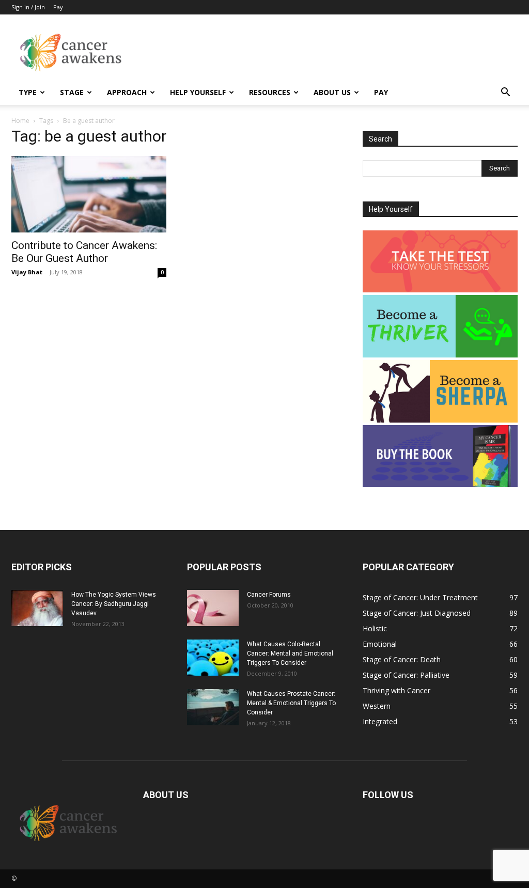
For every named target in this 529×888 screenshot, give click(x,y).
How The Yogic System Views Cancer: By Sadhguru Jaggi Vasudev (113, 604)
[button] (505, 93)
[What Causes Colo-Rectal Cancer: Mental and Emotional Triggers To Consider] (213, 658)
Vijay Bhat (26, 272)
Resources (269, 92)
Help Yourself (198, 92)
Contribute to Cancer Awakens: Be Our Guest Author (84, 251)
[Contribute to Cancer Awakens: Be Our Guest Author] (88, 194)
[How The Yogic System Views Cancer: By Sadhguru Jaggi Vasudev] (37, 608)
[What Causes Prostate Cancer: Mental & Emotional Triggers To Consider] (213, 707)
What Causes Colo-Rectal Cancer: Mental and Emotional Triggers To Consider (290, 653)
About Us (332, 92)
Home (20, 120)
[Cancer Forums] (213, 608)
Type (28, 92)
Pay (58, 7)
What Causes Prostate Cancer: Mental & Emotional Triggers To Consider (291, 703)
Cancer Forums (269, 594)
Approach (127, 92)
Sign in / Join (28, 7)
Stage (72, 92)
